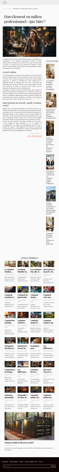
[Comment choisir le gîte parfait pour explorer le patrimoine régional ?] (48, 315)
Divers (9, 9)
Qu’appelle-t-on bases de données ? (23, 397)
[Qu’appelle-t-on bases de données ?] (23, 389)
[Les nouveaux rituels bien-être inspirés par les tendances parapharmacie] (51, 99)
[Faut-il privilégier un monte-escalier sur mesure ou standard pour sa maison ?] (50, 128)
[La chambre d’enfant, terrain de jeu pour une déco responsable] (50, 71)
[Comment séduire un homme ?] (35, 389)
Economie (5, 462)
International (14, 462)
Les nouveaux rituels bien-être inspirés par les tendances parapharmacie (51, 113)
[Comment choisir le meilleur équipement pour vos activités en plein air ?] (35, 315)
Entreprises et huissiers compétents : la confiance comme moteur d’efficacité (50, 177)
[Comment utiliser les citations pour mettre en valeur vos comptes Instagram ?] (48, 389)
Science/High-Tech (31, 462)
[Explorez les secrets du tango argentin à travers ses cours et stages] (23, 340)
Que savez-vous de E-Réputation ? (48, 371)
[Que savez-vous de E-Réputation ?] (48, 364)
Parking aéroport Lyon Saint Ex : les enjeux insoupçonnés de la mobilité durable (51, 208)
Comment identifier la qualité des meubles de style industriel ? (50, 239)
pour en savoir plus (36, 99)
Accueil (4, 9)
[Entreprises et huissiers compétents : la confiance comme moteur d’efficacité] (50, 162)
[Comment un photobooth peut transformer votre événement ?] (23, 289)
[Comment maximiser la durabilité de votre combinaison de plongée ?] (10, 289)
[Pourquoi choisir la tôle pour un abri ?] (29, 426)
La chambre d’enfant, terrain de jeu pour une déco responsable (50, 85)
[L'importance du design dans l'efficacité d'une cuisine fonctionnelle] (10, 364)
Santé (21, 462)
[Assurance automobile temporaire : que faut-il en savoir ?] (10, 389)
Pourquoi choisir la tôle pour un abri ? (19, 442)
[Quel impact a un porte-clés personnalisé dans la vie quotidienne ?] (48, 264)
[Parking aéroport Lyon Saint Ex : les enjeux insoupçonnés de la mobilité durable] (51, 194)
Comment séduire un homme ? (34, 397)
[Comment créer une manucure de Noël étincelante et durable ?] (48, 289)
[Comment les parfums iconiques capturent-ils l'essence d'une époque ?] (10, 315)
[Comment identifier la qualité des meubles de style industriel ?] (50, 224)
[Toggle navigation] (5, 2)
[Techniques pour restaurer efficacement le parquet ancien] (35, 340)
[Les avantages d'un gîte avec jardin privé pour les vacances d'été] (35, 264)
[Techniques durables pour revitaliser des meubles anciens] (10, 340)
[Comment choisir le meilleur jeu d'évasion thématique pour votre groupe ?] (23, 315)
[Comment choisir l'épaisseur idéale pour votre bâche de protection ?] (35, 289)
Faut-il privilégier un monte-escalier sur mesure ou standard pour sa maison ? (50, 144)
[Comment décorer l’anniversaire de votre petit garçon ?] (35, 364)
